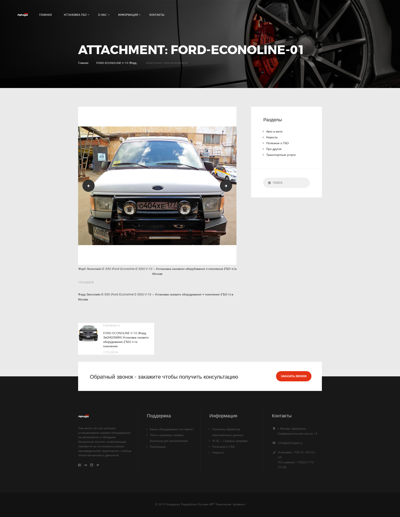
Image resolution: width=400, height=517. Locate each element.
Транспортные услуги (281, 154)
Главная (83, 62)
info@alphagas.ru (290, 443)
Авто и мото (274, 131)
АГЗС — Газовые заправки (230, 441)
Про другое (274, 149)
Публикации (158, 446)
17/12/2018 (86, 282)
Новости (272, 137)
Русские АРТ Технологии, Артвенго (221, 504)
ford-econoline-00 (87, 185)
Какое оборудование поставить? (172, 429)
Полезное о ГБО (277, 143)
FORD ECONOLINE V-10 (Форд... (117, 62)
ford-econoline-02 (230, 185)
